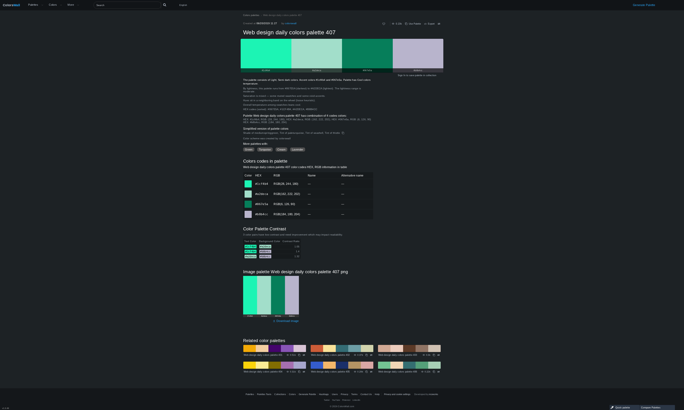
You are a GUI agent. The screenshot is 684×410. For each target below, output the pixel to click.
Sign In (401, 75)
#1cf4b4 (248, 181)
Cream (281, 149)
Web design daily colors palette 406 (397, 371)
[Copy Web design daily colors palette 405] (366, 372)
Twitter (327, 400)
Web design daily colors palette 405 (330, 371)
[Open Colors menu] (61, 5)
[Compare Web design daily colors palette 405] (371, 372)
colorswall (290, 23)
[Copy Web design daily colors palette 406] (434, 372)
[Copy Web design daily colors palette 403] (434, 355)
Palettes (33, 4)
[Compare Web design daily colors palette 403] (438, 355)
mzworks (433, 394)
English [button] (183, 5)
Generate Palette (644, 5)
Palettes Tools (264, 394)
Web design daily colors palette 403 (397, 355)
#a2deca (248, 191)
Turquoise (265, 149)
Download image (287, 320)
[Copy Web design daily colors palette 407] (343, 133)
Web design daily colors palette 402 (330, 355)
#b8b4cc (248, 212)
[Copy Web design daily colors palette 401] (299, 355)
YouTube (336, 400)
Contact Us (366, 394)
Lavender (297, 149)
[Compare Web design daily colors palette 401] (303, 355)
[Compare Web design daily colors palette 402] (371, 355)
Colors (11, 5)
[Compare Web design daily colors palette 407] (439, 24)
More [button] (71, 4)
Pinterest (346, 400)
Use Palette (414, 23)
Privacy (344, 394)
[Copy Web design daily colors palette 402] (366, 355)
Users (335, 394)
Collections (280, 394)
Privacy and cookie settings (397, 394)
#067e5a (248, 202)
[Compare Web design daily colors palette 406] (438, 372)
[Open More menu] (42, 5)
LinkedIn (356, 400)
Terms (354, 394)
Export (430, 23)
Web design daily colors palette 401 (263, 355)
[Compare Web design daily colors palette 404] (303, 372)
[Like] (384, 24)
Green (249, 149)
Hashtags (324, 394)
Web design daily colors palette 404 (263, 371)
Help (377, 394)
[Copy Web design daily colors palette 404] (299, 372)
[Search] (164, 5)
